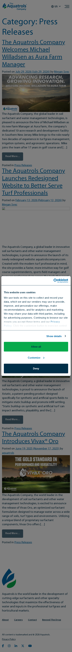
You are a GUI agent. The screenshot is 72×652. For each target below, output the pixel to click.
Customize (34, 357)
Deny (36, 368)
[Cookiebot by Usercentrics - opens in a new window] (53, 280)
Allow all (36, 346)
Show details (54, 336)
